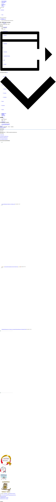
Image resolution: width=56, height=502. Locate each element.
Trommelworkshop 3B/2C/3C (6, 124)
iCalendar (3, 114)
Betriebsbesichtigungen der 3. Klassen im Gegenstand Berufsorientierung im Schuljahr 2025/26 (14, 329)
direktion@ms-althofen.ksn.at (4, 137)
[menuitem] (29, 4)
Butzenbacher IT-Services (12, 493)
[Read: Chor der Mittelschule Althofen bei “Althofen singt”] (2, 142)
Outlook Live (3, 115)
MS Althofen (5, 493)
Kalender (1, 126)
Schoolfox (12, 126)
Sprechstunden (3, 4)
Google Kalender (4, 113)
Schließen (1, 501)
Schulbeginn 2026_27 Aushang (4, 498)
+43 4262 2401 (3, 132)
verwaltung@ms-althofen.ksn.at (13, 132)
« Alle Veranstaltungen (3, 19)
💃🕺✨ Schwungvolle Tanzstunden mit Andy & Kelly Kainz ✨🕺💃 (11, 266)
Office (2, 5)
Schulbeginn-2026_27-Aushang (4, 497)
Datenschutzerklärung (3, 127)
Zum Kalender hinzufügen (3, 72)
